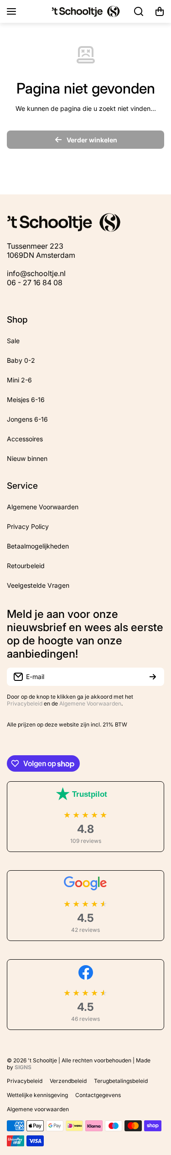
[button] (159, 11)
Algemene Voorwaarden (90, 703)
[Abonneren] (152, 677)
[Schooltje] (86, 11)
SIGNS (23, 1067)
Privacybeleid (24, 703)
